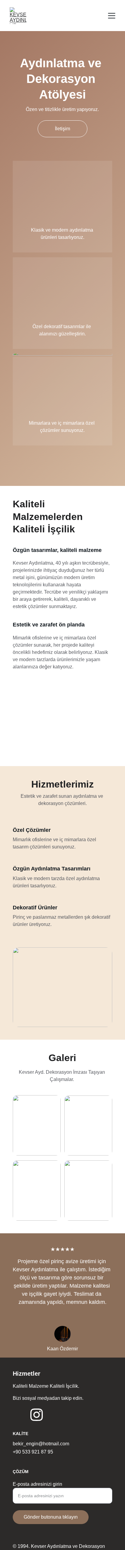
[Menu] (111, 15)
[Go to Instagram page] (36, 1415)
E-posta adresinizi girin (37, 1484)
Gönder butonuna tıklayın (51, 1517)
